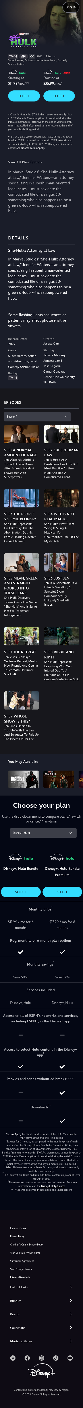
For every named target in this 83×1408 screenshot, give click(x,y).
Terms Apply (14, 1134)
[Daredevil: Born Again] (23, 779)
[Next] (75, 778)
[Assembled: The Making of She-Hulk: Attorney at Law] (58, 779)
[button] (41, 1287)
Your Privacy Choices (21, 1269)
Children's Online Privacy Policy (26, 1244)
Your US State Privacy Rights (25, 1252)
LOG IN (71, 7)
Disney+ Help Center (53, 1186)
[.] (12, 1358)
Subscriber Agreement (22, 1261)
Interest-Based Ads (20, 1277)
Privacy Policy (17, 1236)
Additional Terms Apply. (31, 147)
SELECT (24, 96)
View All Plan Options (25, 162)
